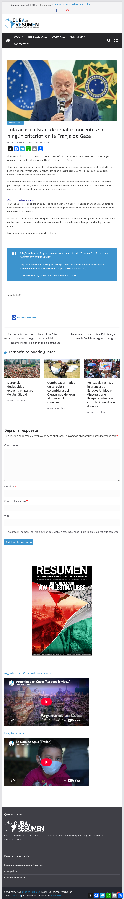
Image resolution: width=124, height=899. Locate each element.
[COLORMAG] (24, 821)
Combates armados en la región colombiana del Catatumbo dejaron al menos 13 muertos (61, 392)
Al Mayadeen (11, 871)
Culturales (58, 36)
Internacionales (37, 36)
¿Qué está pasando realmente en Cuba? (71, 4)
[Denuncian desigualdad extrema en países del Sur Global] (22, 361)
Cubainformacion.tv (14, 877)
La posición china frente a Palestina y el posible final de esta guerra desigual (93, 336)
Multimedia (76, 36)
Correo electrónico (16, 501)
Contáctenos (21, 44)
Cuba (17, 36)
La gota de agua (14, 733)
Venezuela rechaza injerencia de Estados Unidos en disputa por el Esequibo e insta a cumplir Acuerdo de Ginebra (101, 394)
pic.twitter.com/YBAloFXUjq (73, 268)
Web (6, 515)
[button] (21, 37)
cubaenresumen (42, 142)
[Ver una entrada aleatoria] (116, 40)
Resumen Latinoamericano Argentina (23, 864)
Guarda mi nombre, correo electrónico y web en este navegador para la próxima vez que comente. (63, 532)
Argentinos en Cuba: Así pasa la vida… (28, 673)
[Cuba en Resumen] (7, 40)
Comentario (12, 445)
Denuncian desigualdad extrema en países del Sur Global (20, 388)
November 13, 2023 (65, 275)
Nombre (10, 486)
